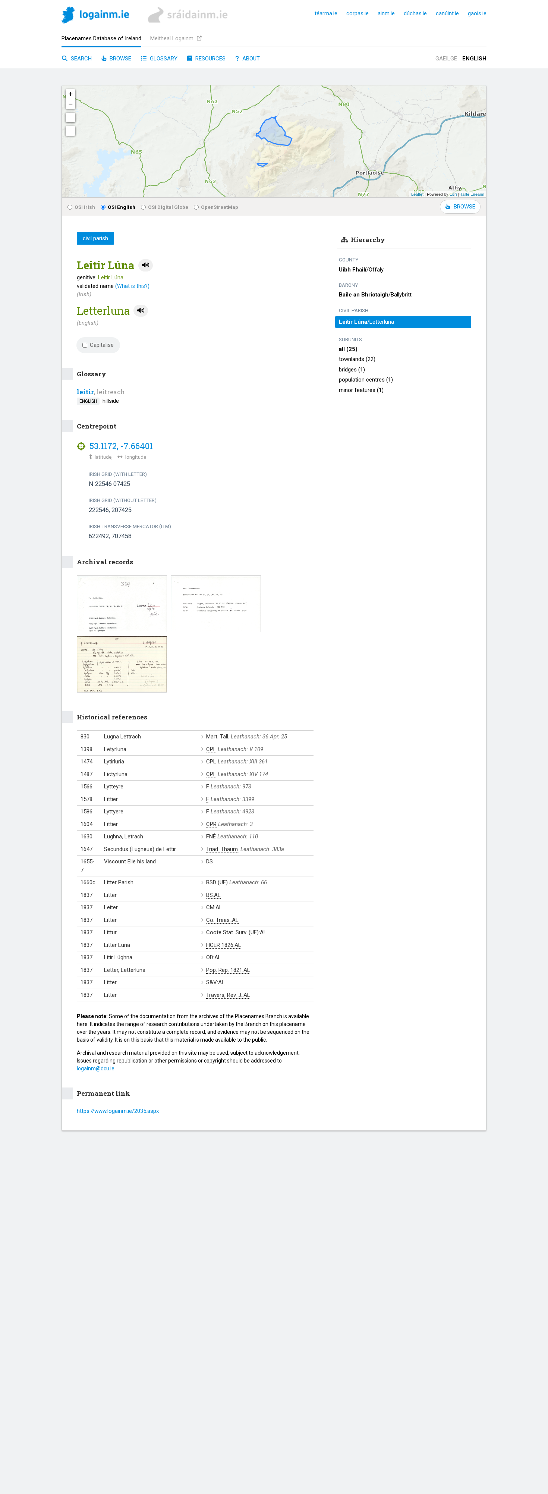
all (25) (348, 349)
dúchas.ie (415, 13)
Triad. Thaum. (222, 849)
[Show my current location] (70, 131)
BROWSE (464, 206)
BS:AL (213, 895)
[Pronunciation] (145, 265)
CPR (211, 824)
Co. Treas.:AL (222, 920)
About (250, 58)
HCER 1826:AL (223, 945)
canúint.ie (447, 13)
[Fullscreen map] (70, 117)
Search (80, 58)
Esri (453, 194)
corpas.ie (357, 13)
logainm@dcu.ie (95, 1068)
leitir (85, 391)
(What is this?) (132, 286)
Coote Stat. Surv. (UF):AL (236, 932)
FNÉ (211, 836)
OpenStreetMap (219, 207)
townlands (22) (357, 359)
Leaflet (417, 194)
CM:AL (214, 907)
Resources (210, 58)
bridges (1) (352, 369)
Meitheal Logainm (172, 38)
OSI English (121, 207)
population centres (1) (366, 379)
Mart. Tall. (217, 736)
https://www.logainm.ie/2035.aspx (118, 1111)
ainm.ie (386, 13)
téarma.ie (326, 13)
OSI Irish (85, 207)
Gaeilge (446, 58)
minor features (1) (361, 390)
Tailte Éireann (472, 194)
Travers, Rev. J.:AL (228, 995)
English (474, 58)
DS (209, 861)
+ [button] (71, 94)
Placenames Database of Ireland (101, 38)
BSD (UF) (217, 882)
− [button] (71, 104)
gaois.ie (477, 13)
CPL (211, 749)
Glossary (162, 58)
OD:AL (213, 957)
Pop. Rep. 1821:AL (228, 970)
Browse (119, 58)
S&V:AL (215, 982)
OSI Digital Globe (168, 207)
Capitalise (102, 345)
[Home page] (95, 16)
